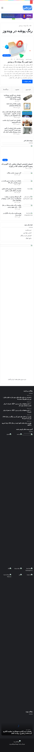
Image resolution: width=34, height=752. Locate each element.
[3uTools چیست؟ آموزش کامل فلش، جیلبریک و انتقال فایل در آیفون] (28, 191)
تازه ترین (28, 89)
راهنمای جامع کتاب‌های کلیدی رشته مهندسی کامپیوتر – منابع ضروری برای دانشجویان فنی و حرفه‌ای (11, 113)
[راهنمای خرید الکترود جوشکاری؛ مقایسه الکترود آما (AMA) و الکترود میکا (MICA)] (27, 97)
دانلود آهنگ (28, 238)
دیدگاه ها (5, 89)
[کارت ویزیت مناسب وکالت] (28, 175)
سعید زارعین (28, 59)
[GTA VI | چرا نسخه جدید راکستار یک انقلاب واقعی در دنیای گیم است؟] (17, 640)
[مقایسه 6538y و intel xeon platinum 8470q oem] (27, 106)
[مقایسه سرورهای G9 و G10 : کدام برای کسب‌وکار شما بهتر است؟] (17, 500)
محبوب (17, 89)
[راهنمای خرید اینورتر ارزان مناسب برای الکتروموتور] (27, 122)
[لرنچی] (27, 8)
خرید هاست (28, 230)
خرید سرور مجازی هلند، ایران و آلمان (17, 379)
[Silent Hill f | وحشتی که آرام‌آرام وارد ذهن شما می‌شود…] (17, 570)
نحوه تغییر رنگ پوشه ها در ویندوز (20, 62)
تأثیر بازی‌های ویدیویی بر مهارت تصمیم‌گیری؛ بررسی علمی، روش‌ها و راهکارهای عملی (11, 198)
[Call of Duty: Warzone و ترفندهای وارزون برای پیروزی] (6, 640)
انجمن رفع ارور (27, 233)
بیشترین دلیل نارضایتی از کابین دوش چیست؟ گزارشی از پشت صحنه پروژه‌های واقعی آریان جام (12, 130)
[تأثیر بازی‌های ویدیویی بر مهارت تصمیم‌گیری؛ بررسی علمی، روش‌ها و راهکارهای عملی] (28, 199)
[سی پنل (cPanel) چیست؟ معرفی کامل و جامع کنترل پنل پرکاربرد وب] (6, 436)
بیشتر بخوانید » (27, 81)
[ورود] (5, 8)
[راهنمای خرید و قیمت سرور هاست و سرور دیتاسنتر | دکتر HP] (28, 183)
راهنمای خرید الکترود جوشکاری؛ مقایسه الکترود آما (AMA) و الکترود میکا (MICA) (12, 97)
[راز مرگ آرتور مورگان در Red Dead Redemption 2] (28, 570)
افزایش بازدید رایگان (25, 235)
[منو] (2, 8)
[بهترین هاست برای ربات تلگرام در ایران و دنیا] (28, 215)
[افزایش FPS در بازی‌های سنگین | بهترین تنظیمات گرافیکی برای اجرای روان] (6, 570)
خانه (30, 25)
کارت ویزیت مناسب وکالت (14, 173)
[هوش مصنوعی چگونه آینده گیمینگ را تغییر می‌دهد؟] (28, 576)
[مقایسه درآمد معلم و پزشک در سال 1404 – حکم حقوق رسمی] (28, 207)
